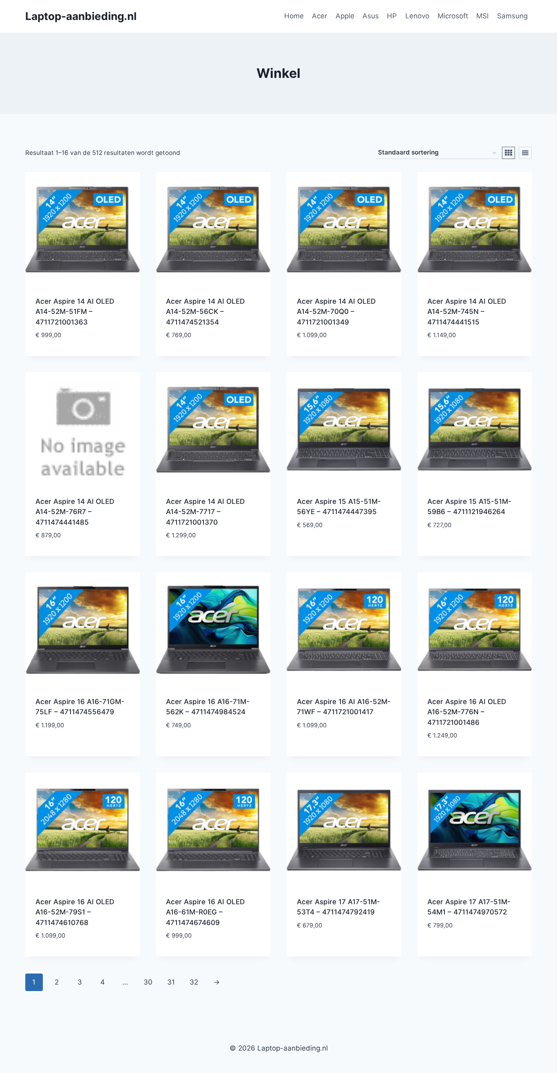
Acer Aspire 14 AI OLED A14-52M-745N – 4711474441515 (466, 311)
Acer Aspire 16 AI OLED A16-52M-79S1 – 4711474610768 (74, 912)
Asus (370, 16)
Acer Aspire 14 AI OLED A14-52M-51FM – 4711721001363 (74, 311)
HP (392, 16)
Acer (319, 16)
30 (148, 982)
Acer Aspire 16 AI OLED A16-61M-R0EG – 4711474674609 (205, 912)
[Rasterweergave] (508, 153)
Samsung (512, 16)
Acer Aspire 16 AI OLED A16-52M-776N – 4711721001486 (466, 712)
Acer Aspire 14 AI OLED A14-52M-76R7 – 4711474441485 (74, 511)
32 (194, 982)
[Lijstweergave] (525, 153)
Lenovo (417, 16)
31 (171, 982)
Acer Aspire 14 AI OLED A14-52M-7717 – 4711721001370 (205, 511)
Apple (345, 16)
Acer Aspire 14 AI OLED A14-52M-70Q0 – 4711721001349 (336, 311)
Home (294, 16)
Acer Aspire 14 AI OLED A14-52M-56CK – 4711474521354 (205, 311)
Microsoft (453, 16)
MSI (482, 16)
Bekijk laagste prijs (344, 549)
